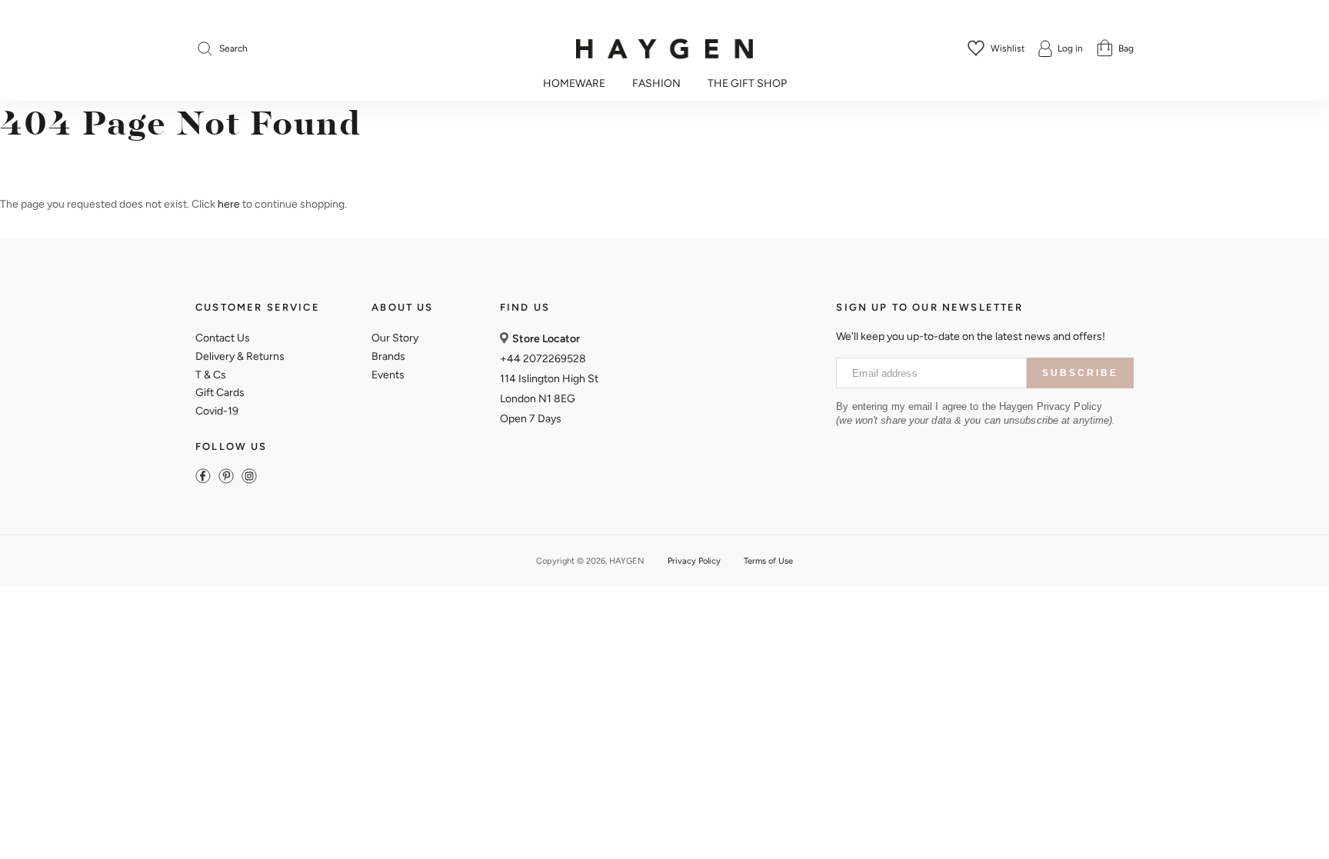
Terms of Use (768, 561)
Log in (1070, 48)
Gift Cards (220, 392)
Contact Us (222, 338)
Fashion (656, 84)
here (229, 204)
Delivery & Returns (240, 356)
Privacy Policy (694, 561)
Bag (1126, 48)
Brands (388, 356)
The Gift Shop (747, 84)
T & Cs (210, 374)
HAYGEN (627, 561)
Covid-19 (216, 411)
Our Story (394, 338)
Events (388, 374)
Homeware (574, 84)
